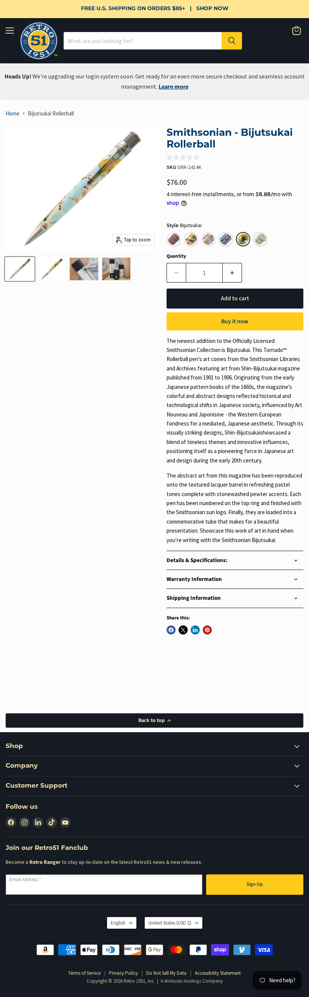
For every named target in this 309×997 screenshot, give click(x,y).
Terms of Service (84, 973)
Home (13, 113)
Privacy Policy (123, 973)
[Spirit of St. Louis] (226, 239)
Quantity (176, 256)
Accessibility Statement (218, 973)
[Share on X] (183, 629)
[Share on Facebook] (171, 629)
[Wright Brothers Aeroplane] (260, 239)
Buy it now (234, 321)
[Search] (232, 40)
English (118, 923)
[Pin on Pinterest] (207, 629)
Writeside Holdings (182, 981)
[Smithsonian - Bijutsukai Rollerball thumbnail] (20, 269)
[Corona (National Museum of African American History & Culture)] (174, 239)
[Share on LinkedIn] (195, 629)
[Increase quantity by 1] (232, 273)
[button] (208, 239)
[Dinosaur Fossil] (191, 239)
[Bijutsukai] (243, 239)
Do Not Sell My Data (166, 973)
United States (169, 923)
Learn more (173, 87)
